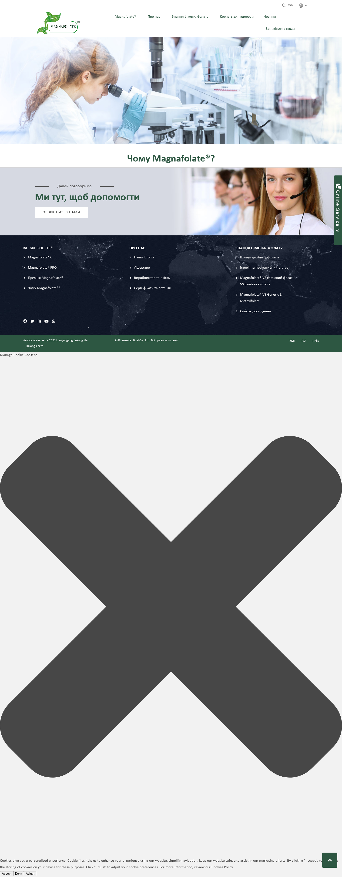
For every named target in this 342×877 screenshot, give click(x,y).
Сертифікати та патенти (152, 288)
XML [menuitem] (292, 341)
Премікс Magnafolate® (45, 278)
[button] (171, 607)
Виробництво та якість (152, 278)
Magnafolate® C (40, 257)
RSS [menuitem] (304, 341)
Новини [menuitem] (270, 17)
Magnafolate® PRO (42, 268)
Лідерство (142, 268)
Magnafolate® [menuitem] (125, 17)
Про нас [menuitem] (154, 17)
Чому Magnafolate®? (44, 288)
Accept (6, 873)
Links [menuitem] (315, 341)
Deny (18, 873)
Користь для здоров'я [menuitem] (237, 17)
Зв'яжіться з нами (61, 212)
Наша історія (144, 257)
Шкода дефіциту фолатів (259, 257)
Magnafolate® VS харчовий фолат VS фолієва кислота (266, 281)
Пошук (290, 4)
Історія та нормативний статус (264, 268)
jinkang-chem (34, 346)
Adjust (30, 873)
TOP (329, 860)
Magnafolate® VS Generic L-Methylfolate (261, 298)
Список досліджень (255, 311)
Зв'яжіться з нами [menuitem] (280, 29)
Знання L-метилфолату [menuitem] (190, 17)
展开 (338, 205)
